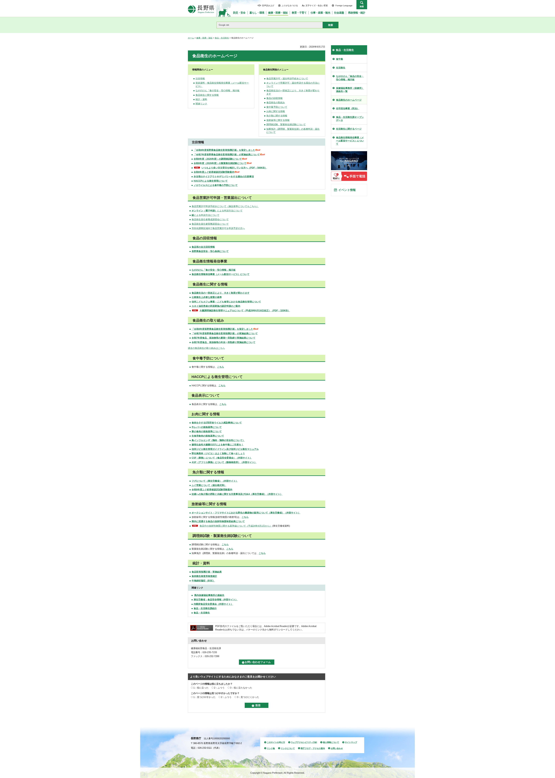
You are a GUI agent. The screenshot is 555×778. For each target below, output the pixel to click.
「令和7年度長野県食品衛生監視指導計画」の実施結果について (227, 154)
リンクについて (288, 748)
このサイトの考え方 (276, 742)
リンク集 (271, 748)
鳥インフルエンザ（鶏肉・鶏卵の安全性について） (218, 440)
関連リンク (201, 103)
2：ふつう (219, 688)
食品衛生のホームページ (348, 100)
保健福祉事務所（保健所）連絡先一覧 (350, 89)
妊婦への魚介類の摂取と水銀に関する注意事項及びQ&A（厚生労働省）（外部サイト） (237, 494)
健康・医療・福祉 (204, 38)
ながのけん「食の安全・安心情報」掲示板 (217, 90)
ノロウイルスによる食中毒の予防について (216, 185)
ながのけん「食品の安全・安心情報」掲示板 (350, 78)
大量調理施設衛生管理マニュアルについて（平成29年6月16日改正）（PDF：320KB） (245, 310)
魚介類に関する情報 (276, 115)
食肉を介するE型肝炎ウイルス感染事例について (217, 422)
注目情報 (200, 78)
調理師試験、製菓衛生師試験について (286, 124)
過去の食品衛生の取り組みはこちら (206, 348)
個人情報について (331, 742)
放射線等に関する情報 (277, 120)
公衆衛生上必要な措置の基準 (207, 297)
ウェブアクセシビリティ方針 (304, 742)
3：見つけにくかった (248, 697)
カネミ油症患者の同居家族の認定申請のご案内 (216, 306)
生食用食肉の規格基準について (208, 436)
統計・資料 (201, 99)
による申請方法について (217, 210)
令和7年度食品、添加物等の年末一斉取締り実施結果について (223, 342)
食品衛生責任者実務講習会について (210, 224)
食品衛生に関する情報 (207, 95)
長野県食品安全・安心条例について (210, 251)
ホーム (191, 38)
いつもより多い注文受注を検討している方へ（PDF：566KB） (234, 167)
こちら (262, 553)
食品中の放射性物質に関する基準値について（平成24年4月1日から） (236, 526)
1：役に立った (201, 688)
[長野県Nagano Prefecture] (201, 9)
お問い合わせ (337, 748)
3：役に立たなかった (241, 688)
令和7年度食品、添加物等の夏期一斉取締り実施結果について (223, 338)
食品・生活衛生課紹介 (205, 608)
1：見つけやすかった (204, 697)
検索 (362, 6)
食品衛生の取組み (275, 102)
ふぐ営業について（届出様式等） (209, 485)
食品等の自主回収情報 (203, 247)
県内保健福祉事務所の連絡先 (209, 595)
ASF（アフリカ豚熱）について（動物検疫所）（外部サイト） (224, 462)
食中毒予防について (276, 107)
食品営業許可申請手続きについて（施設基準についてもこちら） (225, 206)
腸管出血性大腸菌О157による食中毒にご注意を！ (218, 444)
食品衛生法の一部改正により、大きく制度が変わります (220, 293)
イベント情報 (347, 190)
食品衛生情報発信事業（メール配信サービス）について (220, 274)
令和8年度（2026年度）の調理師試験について (218, 159)
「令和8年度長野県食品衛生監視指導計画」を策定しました (224, 150)
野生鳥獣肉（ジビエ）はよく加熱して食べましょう (218, 453)
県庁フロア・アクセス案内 (313, 748)
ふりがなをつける (290, 5)
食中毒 (339, 59)
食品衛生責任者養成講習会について (210, 219)
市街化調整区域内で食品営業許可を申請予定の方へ (218, 228)
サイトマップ (351, 742)
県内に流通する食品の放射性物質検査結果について (218, 521)
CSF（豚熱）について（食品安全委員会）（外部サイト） (222, 458)
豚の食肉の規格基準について (207, 431)
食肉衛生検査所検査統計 (204, 576)
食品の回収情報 (274, 98)
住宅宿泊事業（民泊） (347, 108)
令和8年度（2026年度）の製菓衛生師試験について (220, 163)
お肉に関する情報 (275, 111)
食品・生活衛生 (222, 38)
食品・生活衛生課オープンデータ (350, 119)
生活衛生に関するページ (348, 129)
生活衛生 (340, 67)
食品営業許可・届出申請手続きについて (287, 78)
